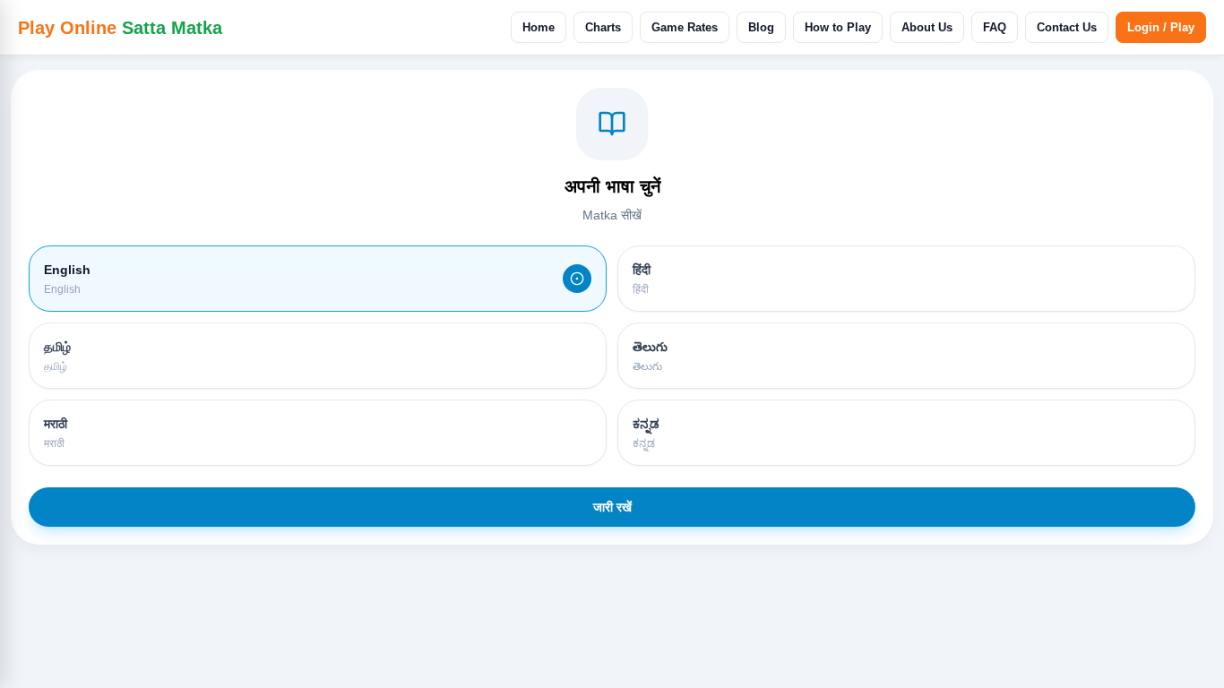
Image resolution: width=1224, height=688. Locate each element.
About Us (926, 27)
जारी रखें (612, 507)
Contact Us (1067, 27)
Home (538, 27)
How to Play (838, 27)
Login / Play (1160, 27)
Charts (603, 27)
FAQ (994, 27)
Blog (761, 27)
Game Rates (684, 27)
